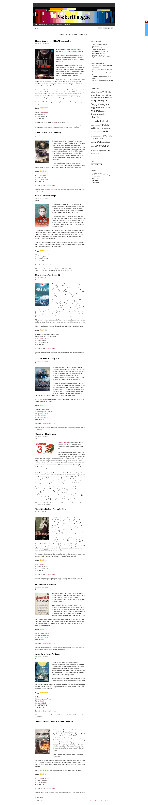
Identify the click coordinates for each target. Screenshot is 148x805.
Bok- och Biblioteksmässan (72, 51)
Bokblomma (95, 182)
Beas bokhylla (96, 177)
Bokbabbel (95, 180)
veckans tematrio (64, 442)
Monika (94, 80)
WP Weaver (109, 800)
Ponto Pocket (44, 414)
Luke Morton (100, 152)
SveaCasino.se (96, 178)
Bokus (55, 122)
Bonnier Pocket (44, 255)
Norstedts (42, 564)
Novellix (42, 701)
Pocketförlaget (77, 49)
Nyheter (37, 5)
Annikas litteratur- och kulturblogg (101, 175)
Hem (36, 24)
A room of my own (97, 173)
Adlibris (46, 122)
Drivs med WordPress (95, 800)
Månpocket (43, 175)
